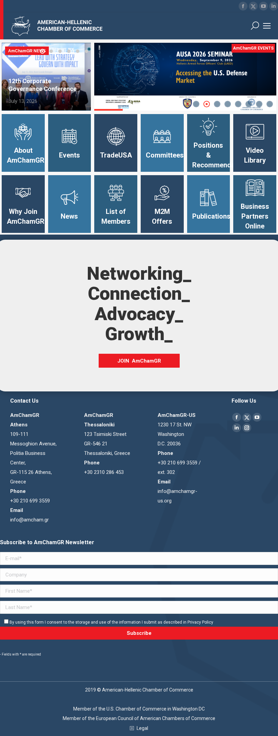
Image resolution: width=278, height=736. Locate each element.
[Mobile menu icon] (266, 25)
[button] (42, 51)
